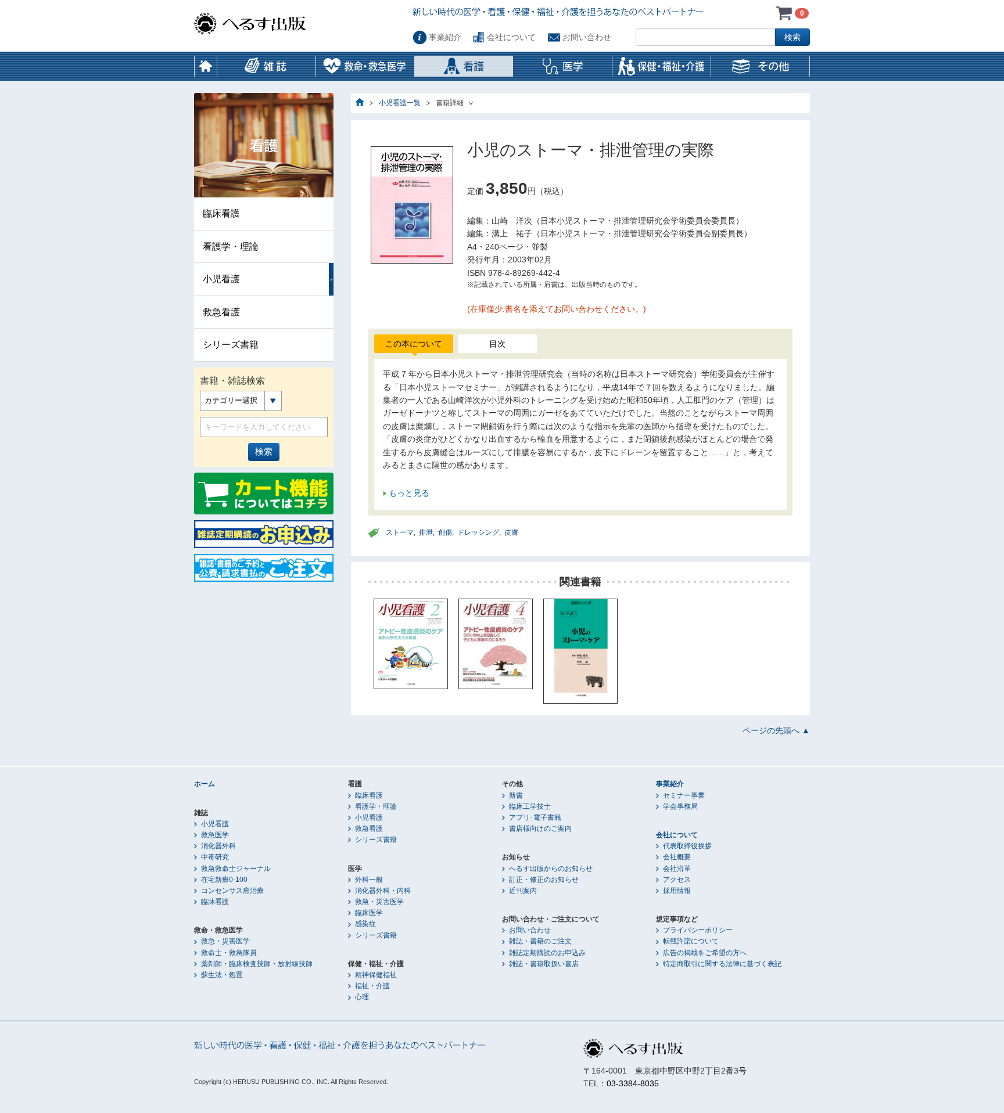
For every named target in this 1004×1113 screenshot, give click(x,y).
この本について (413, 343)
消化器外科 (218, 846)
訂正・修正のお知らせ (544, 880)
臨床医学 (369, 913)
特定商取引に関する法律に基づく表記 (722, 964)
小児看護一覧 (400, 103)
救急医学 (215, 835)
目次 (497, 343)
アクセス (677, 880)
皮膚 (511, 532)
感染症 (365, 924)
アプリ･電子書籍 (535, 817)
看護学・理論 (231, 246)
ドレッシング (478, 532)
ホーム (205, 66)
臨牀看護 (215, 902)
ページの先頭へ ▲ (776, 730)
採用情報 (677, 891)
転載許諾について (691, 941)
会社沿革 (677, 869)
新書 (516, 795)
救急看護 (221, 312)
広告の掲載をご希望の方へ (705, 953)
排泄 (426, 532)
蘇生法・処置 (222, 975)
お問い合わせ (586, 37)
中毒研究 (215, 857)
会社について (511, 37)
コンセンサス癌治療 (232, 891)
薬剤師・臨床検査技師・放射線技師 (257, 964)
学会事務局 (680, 806)
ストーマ (400, 532)
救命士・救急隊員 (229, 953)
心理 (362, 997)
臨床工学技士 (530, 806)
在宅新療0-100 (224, 880)
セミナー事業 (684, 795)
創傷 (445, 532)
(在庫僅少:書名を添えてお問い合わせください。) (556, 309)
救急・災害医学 (225, 941)
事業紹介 (445, 37)
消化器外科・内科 (383, 891)
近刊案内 (523, 891)
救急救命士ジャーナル (236, 869)
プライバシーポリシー (698, 930)
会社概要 (677, 857)
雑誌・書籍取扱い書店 (544, 964)
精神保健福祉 (376, 975)
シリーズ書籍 (231, 345)
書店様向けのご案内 (540, 828)
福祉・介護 (372, 986)
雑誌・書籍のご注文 (540, 941)
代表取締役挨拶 (687, 846)
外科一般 (369, 880)
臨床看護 (221, 213)
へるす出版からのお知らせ (551, 869)
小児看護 (221, 279)
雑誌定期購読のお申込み (547, 953)
